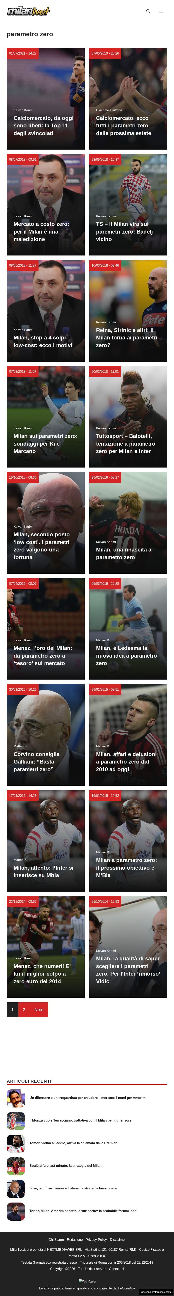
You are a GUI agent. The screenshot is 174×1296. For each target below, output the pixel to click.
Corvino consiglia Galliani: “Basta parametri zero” (37, 761)
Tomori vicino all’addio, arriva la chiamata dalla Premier (73, 1143)
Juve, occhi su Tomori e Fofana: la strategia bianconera (73, 1188)
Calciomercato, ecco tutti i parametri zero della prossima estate (123, 125)
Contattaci (116, 1269)
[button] (148, 11)
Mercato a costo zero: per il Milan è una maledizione (41, 231)
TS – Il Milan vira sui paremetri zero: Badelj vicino (124, 231)
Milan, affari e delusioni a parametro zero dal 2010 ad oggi (126, 761)
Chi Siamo (56, 1239)
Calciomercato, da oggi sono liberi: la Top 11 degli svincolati (44, 125)
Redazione (75, 1239)
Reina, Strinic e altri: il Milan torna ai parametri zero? (126, 337)
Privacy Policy (96, 1239)
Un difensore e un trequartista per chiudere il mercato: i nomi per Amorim (87, 1098)
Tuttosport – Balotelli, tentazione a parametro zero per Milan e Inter (125, 443)
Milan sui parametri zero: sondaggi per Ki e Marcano (46, 443)
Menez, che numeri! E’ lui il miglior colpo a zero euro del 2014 (42, 973)
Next (39, 1009)
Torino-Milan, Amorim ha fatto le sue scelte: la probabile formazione (82, 1211)
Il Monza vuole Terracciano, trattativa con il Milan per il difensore (80, 1120)
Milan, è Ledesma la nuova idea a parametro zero (126, 655)
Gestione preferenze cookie (156, 1292)
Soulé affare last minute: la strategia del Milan (65, 1165)
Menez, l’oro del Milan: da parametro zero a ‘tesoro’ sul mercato (43, 655)
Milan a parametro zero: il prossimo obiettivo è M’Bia (126, 867)
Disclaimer (118, 1239)
